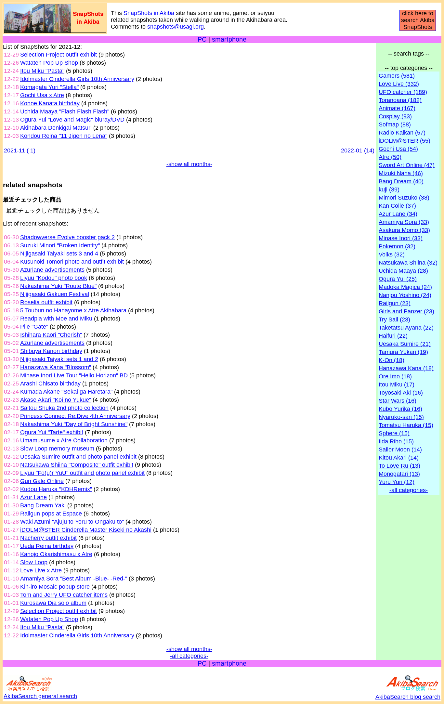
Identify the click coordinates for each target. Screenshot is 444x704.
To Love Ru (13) (399, 466)
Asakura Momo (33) (404, 230)
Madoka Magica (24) (405, 287)
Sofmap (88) (395, 124)
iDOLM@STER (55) (404, 140)
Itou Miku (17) (396, 384)
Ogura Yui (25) (398, 279)
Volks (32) (392, 254)
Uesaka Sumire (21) (405, 344)
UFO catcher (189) (403, 92)
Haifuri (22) (393, 335)
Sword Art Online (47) (407, 165)
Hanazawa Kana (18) (406, 368)
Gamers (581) (397, 75)
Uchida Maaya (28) (403, 270)
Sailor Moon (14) (400, 449)
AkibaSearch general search (40, 696)
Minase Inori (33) (401, 238)
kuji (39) (389, 189)
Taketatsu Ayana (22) (406, 327)
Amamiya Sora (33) (404, 222)
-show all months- (189, 164)
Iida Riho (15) (396, 441)
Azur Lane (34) (398, 214)
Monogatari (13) (399, 474)
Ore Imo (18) (395, 376)
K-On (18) (391, 360)
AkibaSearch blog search (407, 697)
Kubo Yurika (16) (400, 409)
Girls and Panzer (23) (406, 311)
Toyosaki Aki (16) (401, 392)
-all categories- (189, 656)
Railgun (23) (395, 303)
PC (202, 39)
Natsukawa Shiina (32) (408, 262)
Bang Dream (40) (401, 181)
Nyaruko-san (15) (401, 417)
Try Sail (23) (394, 319)
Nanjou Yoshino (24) (405, 295)
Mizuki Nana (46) (401, 173)
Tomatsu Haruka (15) (406, 425)
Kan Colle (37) (397, 205)
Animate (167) (397, 108)
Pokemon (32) (397, 246)
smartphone (229, 39)
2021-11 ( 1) (19, 150)
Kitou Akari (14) (399, 457)
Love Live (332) (399, 84)
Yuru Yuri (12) (396, 482)
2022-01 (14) (357, 150)
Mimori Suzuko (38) (404, 197)
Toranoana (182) (400, 100)
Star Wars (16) (397, 401)
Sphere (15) (394, 433)
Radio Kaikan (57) (402, 132)
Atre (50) (390, 157)
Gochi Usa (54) (398, 149)
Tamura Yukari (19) (403, 352)
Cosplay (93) (395, 116)
